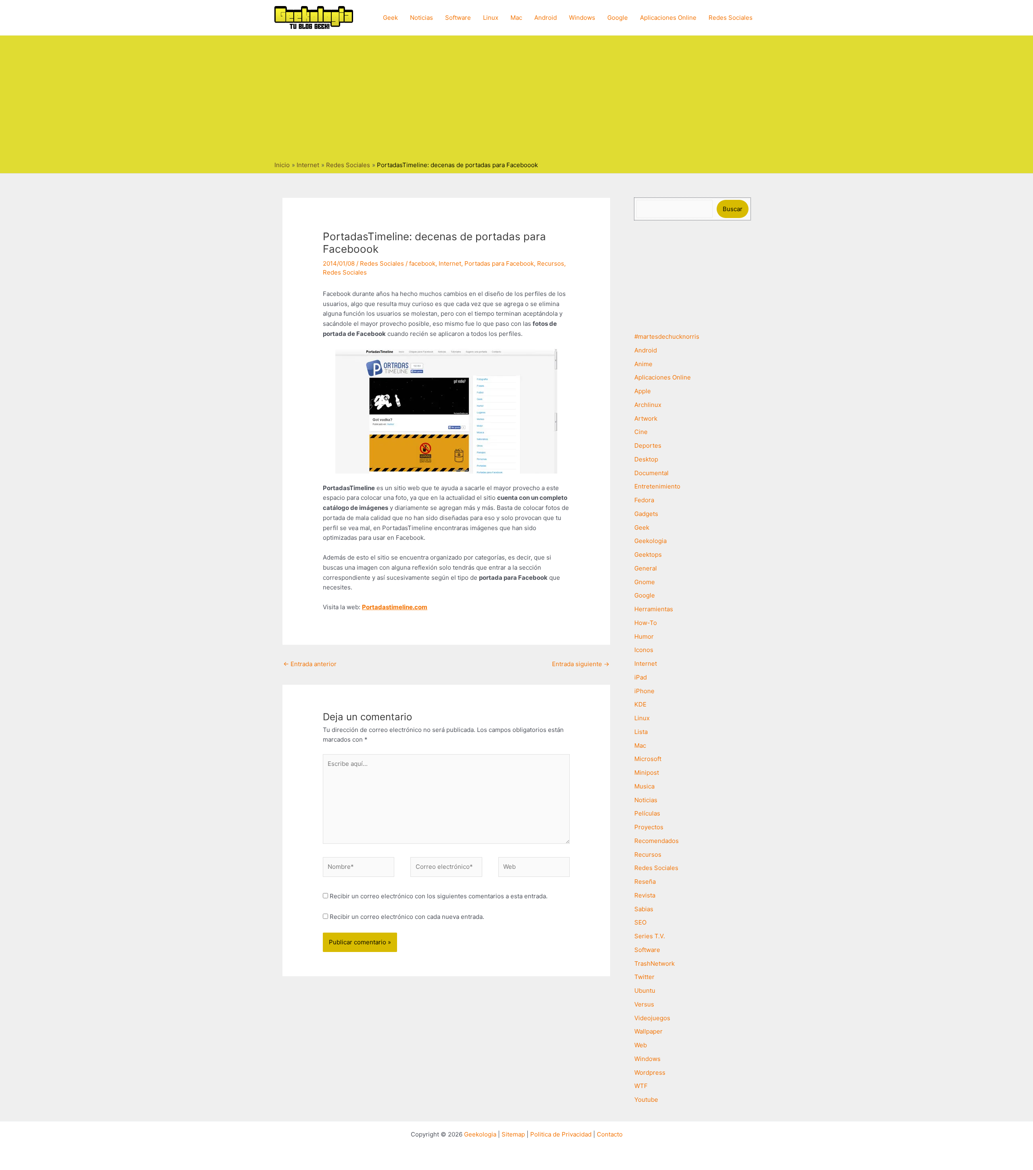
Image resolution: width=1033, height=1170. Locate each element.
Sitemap (513, 1134)
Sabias (643, 909)
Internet (450, 263)
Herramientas (653, 609)
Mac (516, 17)
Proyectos (648, 827)
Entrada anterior (310, 664)
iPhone (644, 691)
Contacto (610, 1134)
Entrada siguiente (580, 664)
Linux (490, 17)
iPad (640, 677)
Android (545, 17)
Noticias (421, 17)
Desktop (646, 459)
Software (458, 17)
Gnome (644, 582)
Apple (642, 391)
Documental (651, 473)
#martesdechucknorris (666, 336)
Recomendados (656, 841)
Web (640, 1045)
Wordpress (649, 1072)
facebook (422, 263)
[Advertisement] (516, 100)
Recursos (550, 263)
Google (617, 17)
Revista (644, 895)
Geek (390, 17)
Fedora (644, 500)
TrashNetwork (654, 963)
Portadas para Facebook (499, 263)
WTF (641, 1086)
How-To (645, 623)
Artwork (645, 418)
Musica (644, 786)
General (645, 568)
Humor (644, 636)
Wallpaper (648, 1031)
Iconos (643, 650)
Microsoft (647, 759)
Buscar (732, 209)
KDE (640, 704)
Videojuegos (652, 1018)
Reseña (645, 881)
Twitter (644, 977)
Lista (641, 732)
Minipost (646, 772)
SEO (640, 922)
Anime (643, 364)
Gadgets (646, 514)
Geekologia (650, 541)
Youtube (646, 1099)
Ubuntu (644, 990)
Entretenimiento (657, 486)
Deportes (647, 445)
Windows (582, 17)
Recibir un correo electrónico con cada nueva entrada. (407, 916)
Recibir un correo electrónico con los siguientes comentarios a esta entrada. (439, 896)
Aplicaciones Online (668, 17)
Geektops (648, 554)
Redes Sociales (731, 17)
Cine (641, 432)
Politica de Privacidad (561, 1134)
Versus (644, 1004)
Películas (647, 813)
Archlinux (647, 405)
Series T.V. (649, 936)
